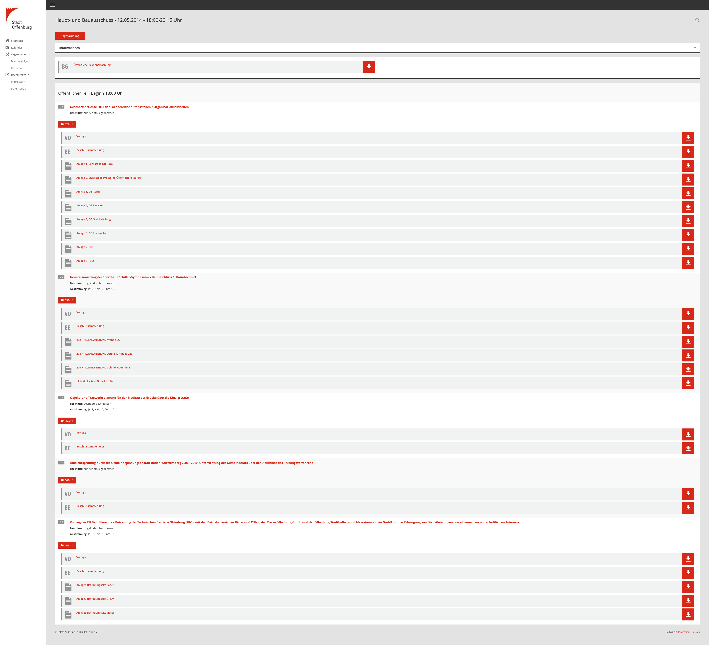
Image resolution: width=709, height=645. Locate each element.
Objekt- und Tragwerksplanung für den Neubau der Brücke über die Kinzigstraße (129, 398)
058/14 (69, 300)
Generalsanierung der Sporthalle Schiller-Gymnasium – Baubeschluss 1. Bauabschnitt (133, 277)
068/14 (69, 480)
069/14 (69, 421)
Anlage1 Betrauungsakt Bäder (95, 585)
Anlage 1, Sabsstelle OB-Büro (94, 164)
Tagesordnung (70, 36)
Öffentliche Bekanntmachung (92, 65)
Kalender (16, 47)
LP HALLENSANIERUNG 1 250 (94, 381)
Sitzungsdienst (688, 632)
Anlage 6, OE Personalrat (92, 233)
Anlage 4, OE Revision (90, 205)
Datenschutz (19, 88)
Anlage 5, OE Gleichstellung (93, 219)
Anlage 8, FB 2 (85, 261)
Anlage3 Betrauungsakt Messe (95, 612)
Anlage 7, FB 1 (85, 247)
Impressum (18, 81)
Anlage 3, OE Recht (88, 191)
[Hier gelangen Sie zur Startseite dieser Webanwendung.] (23, 18)
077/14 (69, 124)
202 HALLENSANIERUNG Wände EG (98, 340)
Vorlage (81, 136)
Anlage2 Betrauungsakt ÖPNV (95, 599)
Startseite (17, 40)
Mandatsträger (20, 61)
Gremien (16, 68)
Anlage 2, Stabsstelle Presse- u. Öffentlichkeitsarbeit (109, 177)
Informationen (69, 48)
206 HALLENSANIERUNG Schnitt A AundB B (103, 367)
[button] (23, 54)
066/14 (69, 545)
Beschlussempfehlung (90, 150)
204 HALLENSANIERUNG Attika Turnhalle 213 (104, 353)
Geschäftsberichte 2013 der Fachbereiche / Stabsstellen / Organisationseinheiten (129, 107)
